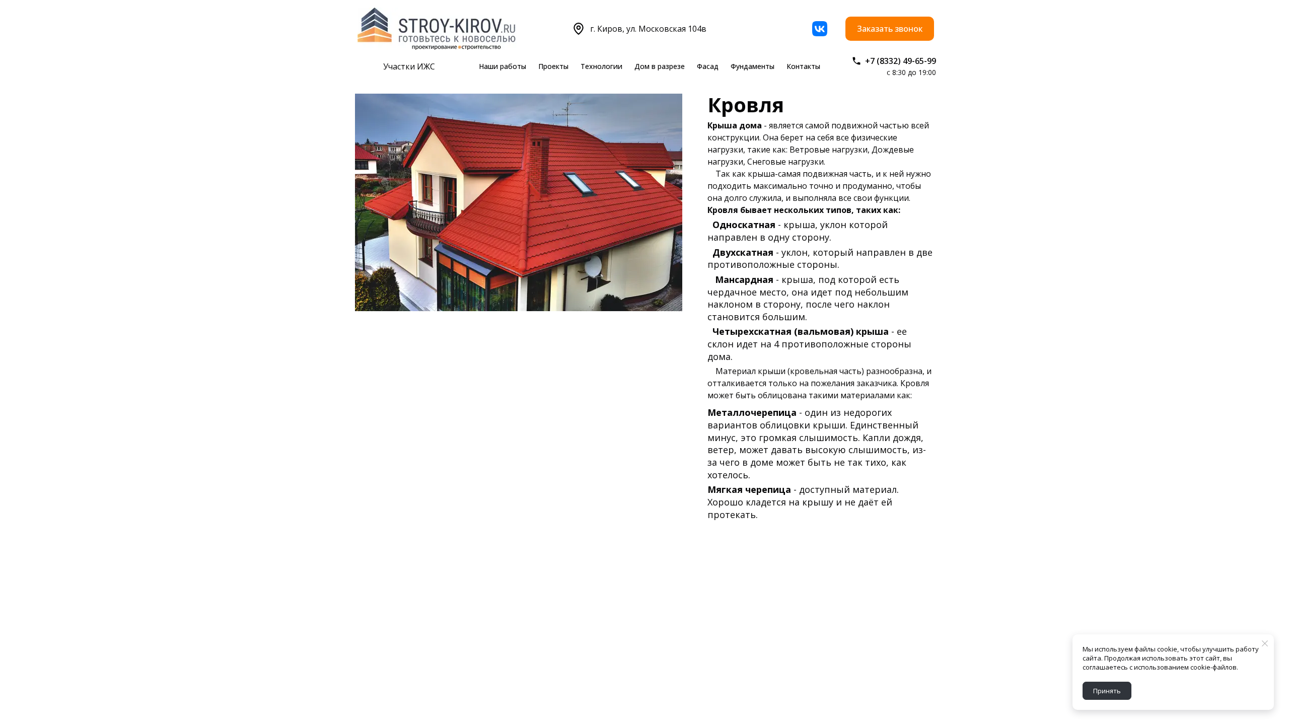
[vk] (819, 28)
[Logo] (437, 29)
